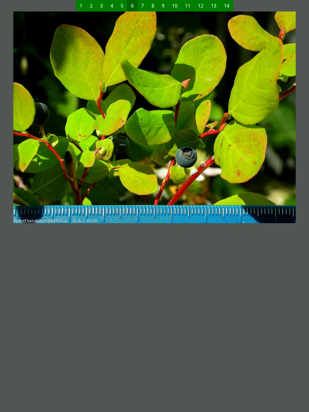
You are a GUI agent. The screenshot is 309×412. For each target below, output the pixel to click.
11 (187, 5)
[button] (83, 117)
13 (213, 5)
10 (174, 5)
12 (200, 5)
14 (226, 5)
